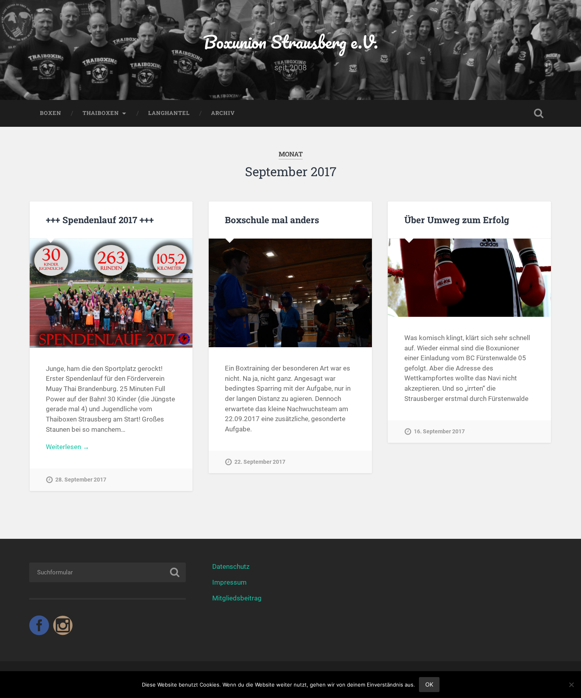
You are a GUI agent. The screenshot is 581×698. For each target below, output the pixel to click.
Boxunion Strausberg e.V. (290, 42)
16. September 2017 (439, 431)
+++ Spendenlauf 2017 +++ (100, 220)
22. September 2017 (259, 462)
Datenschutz (230, 566)
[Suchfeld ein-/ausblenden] (538, 113)
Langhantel (169, 113)
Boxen (50, 113)
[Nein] (571, 685)
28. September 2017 (80, 479)
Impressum (229, 582)
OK (429, 684)
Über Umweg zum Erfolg (456, 220)
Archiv (223, 113)
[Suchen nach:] (107, 572)
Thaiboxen (101, 113)
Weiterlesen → (67, 447)
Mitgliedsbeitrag (237, 598)
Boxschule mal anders (272, 220)
